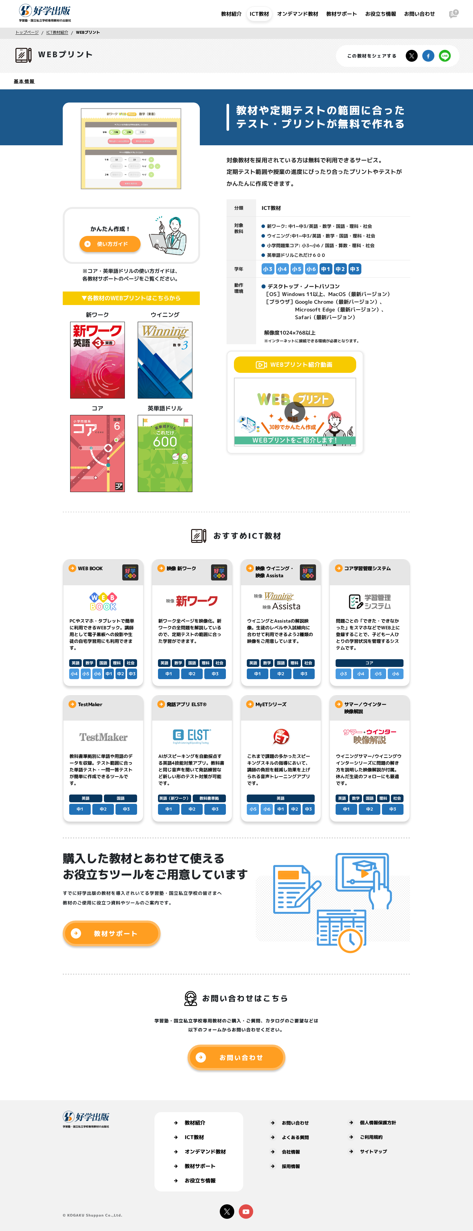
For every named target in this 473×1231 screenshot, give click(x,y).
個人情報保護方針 (378, 1122)
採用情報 (291, 1166)
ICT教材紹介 (57, 32)
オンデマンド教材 (297, 13)
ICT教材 (259, 13)
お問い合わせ (419, 13)
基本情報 (24, 81)
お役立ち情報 (380, 13)
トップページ (27, 32)
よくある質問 (295, 1137)
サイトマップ (373, 1151)
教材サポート (341, 13)
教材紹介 (231, 13)
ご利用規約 (371, 1137)
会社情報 (291, 1152)
